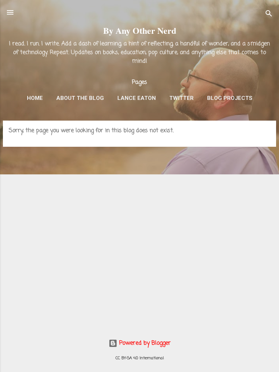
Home (35, 98)
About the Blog (80, 98)
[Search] (268, 15)
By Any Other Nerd (139, 30)
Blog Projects (229, 98)
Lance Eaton (136, 98)
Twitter (181, 98)
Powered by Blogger (144, 343)
